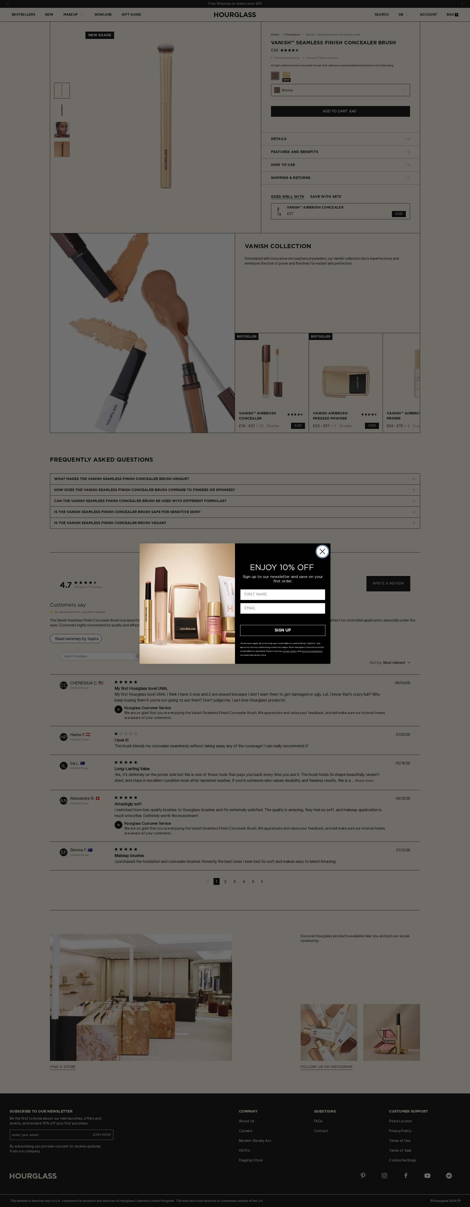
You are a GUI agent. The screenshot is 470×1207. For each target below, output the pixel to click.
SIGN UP (283, 630)
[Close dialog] (322, 551)
